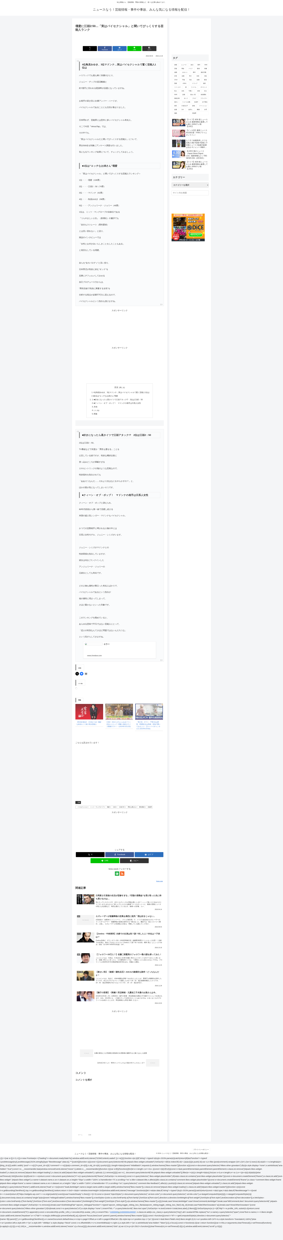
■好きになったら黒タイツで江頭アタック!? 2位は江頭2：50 (118, 400)
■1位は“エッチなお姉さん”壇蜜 (105, 396)
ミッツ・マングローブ (97, 807)
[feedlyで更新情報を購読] (117, 873)
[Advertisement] (119, 38)
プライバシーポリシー (201, 1149)
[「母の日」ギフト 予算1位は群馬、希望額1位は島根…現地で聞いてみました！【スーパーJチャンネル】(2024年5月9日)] (149, 712)
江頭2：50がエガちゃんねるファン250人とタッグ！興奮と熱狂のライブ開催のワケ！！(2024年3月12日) (118, 724)
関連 (95, 414)
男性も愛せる (132, 807)
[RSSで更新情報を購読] (122, 873)
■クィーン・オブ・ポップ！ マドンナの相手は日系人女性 (117, 403)
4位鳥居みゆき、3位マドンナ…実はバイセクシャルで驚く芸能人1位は (121, 392)
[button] (149, 48)
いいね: (96, 410)
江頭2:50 (121, 807)
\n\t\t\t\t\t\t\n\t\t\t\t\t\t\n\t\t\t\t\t (123, 1212)
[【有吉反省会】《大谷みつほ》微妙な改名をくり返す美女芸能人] (89, 712)
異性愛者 (141, 807)
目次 (116, 387)
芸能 (79, 802)
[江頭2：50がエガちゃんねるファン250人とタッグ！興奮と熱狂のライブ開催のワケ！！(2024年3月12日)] (119, 712)
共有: (96, 407)
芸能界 (150, 807)
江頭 (114, 807)
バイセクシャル (82, 807)
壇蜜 (108, 807)
